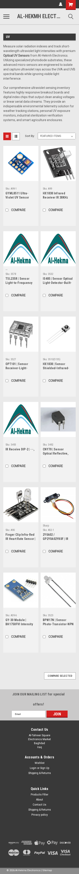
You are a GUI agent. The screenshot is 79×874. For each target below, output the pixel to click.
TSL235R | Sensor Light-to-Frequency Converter (18, 281)
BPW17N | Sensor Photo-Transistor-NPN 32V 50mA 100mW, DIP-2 (58, 622)
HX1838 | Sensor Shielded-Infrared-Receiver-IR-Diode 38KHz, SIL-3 (56, 366)
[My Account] (60, 4)
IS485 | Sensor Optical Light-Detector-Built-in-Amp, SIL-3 (58, 281)
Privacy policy (39, 814)
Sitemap (47, 870)
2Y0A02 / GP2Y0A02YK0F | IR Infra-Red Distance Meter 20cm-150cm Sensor (56, 537)
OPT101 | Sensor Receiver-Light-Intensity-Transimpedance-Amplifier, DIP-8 (17, 366)
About (39, 799)
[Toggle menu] (6, 16)
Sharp (46, 525)
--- (6, 269)
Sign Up (44, 768)
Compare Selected (60, 675)
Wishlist (40, 763)
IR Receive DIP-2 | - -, (19, 449)
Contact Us (39, 804)
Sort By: (30, 136)
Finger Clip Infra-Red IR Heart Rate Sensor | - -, (20, 537)
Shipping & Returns (39, 773)
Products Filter (39, 794)
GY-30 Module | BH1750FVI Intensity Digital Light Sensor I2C (19, 622)
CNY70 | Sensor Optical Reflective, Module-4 (55, 452)
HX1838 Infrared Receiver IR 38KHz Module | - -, (55, 196)
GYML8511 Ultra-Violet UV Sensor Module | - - (17, 196)
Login (33, 768)
